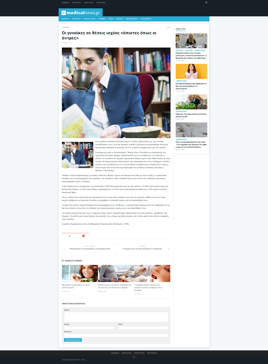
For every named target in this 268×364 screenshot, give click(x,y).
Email (120, 324)
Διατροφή (76, 19)
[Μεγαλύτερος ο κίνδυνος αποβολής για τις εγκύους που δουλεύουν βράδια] (116, 273)
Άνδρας (119, 19)
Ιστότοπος (68, 331)
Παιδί (111, 19)
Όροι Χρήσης (101, 2)
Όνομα (67, 324)
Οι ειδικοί (188, 50)
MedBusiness (131, 19)
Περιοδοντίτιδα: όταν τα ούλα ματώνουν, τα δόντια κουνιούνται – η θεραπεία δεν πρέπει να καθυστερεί (191, 55)
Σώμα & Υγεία (89, 19)
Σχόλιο (67, 310)
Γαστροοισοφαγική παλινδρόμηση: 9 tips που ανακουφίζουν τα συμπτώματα (191, 86)
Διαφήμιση (65, 2)
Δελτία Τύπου (88, 2)
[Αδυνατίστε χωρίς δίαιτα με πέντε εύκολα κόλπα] (80, 273)
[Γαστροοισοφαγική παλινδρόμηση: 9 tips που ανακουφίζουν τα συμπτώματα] (191, 71)
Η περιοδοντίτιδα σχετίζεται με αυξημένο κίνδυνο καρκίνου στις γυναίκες (148, 287)
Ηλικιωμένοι (146, 19)
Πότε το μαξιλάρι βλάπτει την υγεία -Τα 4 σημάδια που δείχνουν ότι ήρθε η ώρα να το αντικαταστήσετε (191, 144)
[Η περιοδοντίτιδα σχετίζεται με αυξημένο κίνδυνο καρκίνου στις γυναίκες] (152, 273)
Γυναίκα (101, 19)
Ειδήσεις (65, 19)
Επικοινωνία (76, 2)
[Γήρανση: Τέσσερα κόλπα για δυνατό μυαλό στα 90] (191, 101)
